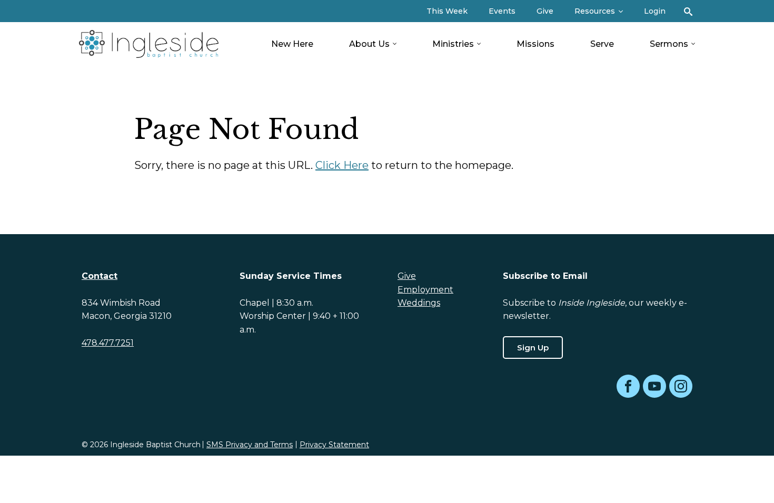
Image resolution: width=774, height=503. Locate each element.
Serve (602, 44)
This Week (447, 11)
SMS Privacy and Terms (249, 444)
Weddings (419, 303)
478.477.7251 (108, 343)
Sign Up (533, 348)
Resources (594, 11)
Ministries (453, 44)
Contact (99, 276)
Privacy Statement (334, 444)
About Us (369, 44)
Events (502, 11)
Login (655, 11)
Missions (535, 44)
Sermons (669, 44)
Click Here (342, 165)
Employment (425, 290)
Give (545, 11)
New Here (292, 44)
